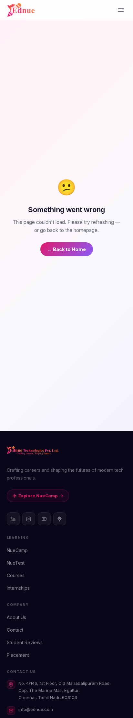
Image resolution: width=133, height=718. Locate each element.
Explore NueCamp (37, 495)
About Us (16, 617)
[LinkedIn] (13, 518)
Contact (15, 630)
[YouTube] (44, 518)
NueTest (16, 563)
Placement (18, 655)
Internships (18, 588)
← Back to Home (66, 249)
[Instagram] (28, 518)
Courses (16, 575)
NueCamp (17, 550)
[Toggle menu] (120, 10)
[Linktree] (59, 518)
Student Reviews (25, 642)
